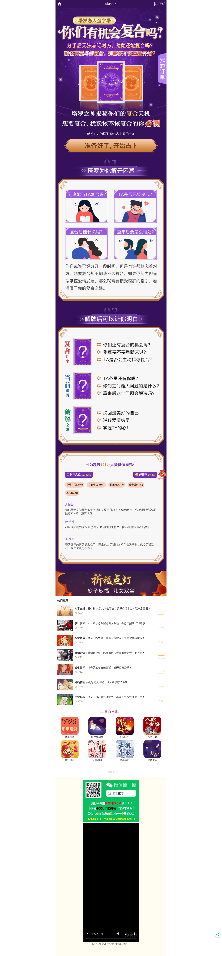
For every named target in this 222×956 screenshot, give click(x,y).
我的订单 (159, 4)
